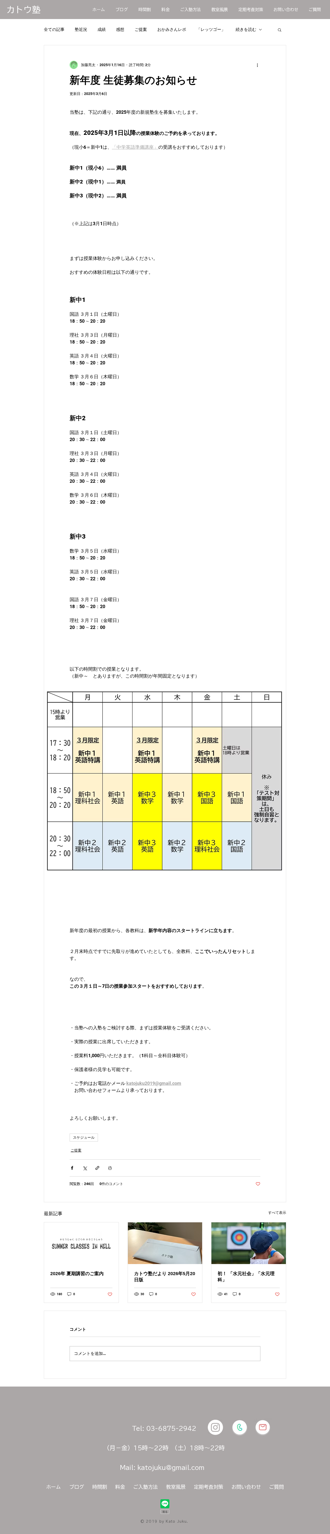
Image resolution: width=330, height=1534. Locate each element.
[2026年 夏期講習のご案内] (81, 1243)
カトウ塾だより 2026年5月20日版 (164, 1276)
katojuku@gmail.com (170, 1467)
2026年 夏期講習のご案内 (77, 1273)
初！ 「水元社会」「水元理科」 (246, 1276)
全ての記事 (54, 29)
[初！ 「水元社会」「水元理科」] (248, 1243)
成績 (101, 29)
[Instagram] (215, 1427)
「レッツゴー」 (210, 29)
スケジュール (84, 1137)
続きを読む (246, 29)
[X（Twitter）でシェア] (84, 1167)
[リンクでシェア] (97, 1167)
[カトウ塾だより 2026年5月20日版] (165, 1243)
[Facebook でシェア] (72, 1167)
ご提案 (141, 29)
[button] (279, 30)
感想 (120, 29)
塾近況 (81, 29)
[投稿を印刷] (110, 1167)
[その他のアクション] (257, 65)
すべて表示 (277, 1213)
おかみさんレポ (171, 29)
